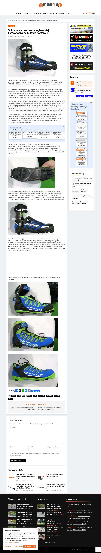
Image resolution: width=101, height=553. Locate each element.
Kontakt (92, 550)
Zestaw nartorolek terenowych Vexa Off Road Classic (81, 161)
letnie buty (41, 395)
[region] (20, 539)
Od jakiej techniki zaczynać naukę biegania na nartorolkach (54, 522)
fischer (29, 395)
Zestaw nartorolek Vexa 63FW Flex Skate (81, 115)
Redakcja (19, 481)
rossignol (49, 395)
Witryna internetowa (52, 447)
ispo (35, 395)
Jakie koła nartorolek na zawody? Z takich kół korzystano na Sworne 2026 (81, 184)
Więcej (61, 13)
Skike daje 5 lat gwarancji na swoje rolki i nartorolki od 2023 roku (26, 476)
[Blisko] (36, 529)
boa (19, 395)
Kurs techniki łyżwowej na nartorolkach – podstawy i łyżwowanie (24, 514)
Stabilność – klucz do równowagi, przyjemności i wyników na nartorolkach (54, 506)
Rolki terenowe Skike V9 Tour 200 (81, 151)
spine (10, 398)
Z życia (62, 514)
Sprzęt (18, 13)
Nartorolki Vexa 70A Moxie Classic (81, 134)
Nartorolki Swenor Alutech (81, 143)
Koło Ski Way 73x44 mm (30, 134)
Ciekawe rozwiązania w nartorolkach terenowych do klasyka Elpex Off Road (25, 486)
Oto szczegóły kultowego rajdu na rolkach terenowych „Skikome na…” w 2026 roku (82, 196)
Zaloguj (92, 13)
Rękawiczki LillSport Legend (58, 135)
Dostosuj (8, 546)
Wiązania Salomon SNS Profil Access (15, 135)
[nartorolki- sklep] (16, 128)
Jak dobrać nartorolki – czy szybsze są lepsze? (54, 528)
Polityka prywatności (14, 542)
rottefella (57, 395)
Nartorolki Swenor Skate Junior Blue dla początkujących (81, 126)
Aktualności (12, 26)
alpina (13, 395)
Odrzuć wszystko (18, 546)
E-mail (30, 447)
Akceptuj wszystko (30, 546)
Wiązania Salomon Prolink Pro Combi (43, 135)
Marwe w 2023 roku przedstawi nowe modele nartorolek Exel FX (55, 486)
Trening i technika (40, 13)
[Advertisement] (36, 264)
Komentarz (13, 427)
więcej (89, 96)
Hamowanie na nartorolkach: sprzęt (54, 536)
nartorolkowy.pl (46, 129)
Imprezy (27, 13)
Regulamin (72, 550)
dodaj (80, 96)
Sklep (69, 13)
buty (23, 395)
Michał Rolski (13, 36)
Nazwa (12, 447)
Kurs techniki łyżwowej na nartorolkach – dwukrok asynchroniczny (24, 521)
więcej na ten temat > (50, 542)
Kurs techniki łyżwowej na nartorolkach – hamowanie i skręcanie (25, 506)
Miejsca (52, 13)
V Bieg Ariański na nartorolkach (82, 82)
